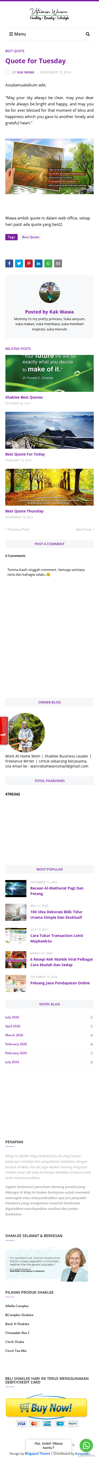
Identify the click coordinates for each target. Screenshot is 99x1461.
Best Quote (15, 51)
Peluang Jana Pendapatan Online (60, 982)
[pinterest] (72, 1367)
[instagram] (26, 1367)
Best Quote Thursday (24, 511)
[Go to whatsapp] (86, 1445)
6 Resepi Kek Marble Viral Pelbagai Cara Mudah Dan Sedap (61, 962)
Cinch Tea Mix (16, 1350)
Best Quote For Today (25, 454)
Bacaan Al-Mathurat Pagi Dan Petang (56, 891)
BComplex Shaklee (19, 1315)
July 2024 (48, 1062)
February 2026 (48, 1044)
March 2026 (48, 1035)
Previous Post (18, 529)
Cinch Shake (14, 1342)
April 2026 (48, 1026)
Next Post (83, 529)
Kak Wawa (25, 72)
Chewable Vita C (17, 1333)
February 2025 (48, 1053)
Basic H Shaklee (17, 1324)
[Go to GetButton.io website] (86, 1455)
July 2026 (48, 1017)
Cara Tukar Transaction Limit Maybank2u (56, 938)
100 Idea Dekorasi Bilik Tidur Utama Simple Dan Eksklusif (56, 914)
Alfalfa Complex (17, 1306)
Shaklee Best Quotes (24, 397)
